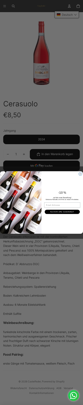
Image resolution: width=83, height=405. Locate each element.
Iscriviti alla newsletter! (62, 212)
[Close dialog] (80, 174)
